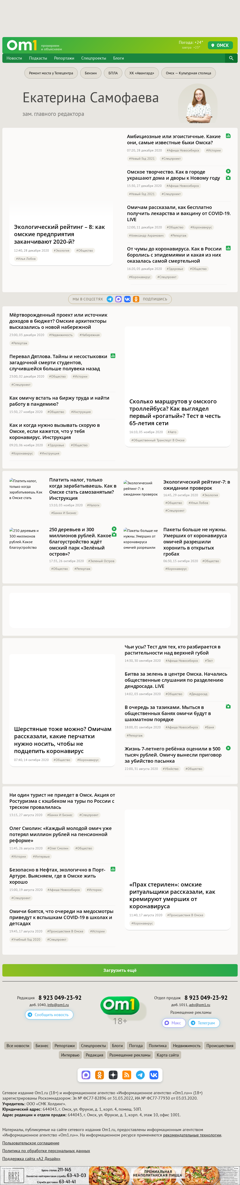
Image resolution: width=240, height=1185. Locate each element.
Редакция (94, 1055)
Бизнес (42, 1045)
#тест (209, 661)
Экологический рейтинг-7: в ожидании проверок (196, 485)
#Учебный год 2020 (25, 939)
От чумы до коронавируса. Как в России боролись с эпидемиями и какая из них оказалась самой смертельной (174, 255)
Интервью (70, 1055)
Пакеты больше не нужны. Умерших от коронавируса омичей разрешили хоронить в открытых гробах (195, 541)
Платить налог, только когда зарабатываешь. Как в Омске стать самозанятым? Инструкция (82, 489)
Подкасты (38, 58)
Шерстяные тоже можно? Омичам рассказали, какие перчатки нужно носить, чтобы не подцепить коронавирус (63, 739)
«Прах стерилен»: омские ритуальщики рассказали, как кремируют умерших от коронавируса (172, 895)
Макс (176, 1023)
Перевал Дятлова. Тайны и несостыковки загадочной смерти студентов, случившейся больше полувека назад (58, 362)
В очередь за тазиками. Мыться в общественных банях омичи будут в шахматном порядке (168, 713)
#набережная (90, 335)
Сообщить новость (51, 1014)
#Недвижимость (61, 335)
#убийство (171, 769)
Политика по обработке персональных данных (46, 1150)
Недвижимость (186, 1045)
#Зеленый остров (101, 561)
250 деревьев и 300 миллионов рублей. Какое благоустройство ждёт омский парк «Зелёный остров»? (80, 541)
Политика (158, 1045)
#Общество (84, 250)
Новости (14, 58)
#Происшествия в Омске (65, 931)
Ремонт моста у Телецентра (51, 73)
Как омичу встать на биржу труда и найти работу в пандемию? (59, 401)
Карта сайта (168, 1055)
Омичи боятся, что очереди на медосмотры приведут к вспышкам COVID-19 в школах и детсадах (61, 917)
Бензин (91, 73)
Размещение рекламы (129, 1055)
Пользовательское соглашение (30, 1143)
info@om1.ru (58, 1004)
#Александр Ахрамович (146, 235)
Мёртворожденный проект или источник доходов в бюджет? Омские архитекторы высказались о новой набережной (58, 321)
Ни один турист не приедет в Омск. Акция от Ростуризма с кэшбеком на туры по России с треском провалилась (62, 801)
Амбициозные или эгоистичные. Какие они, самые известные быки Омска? (174, 139)
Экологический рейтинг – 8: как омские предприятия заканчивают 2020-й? (59, 234)
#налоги (93, 505)
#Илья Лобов (26, 259)
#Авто (172, 432)
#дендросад (198, 694)
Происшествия (219, 1045)
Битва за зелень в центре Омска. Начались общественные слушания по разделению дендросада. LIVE (176, 680)
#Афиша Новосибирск (183, 150)
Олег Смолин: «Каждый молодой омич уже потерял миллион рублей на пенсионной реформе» (60, 834)
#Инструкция (81, 412)
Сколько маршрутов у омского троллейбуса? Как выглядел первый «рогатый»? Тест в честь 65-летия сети (175, 412)
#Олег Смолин (58, 848)
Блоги (118, 58)
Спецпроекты (93, 58)
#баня (209, 727)
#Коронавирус (201, 227)
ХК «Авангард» (141, 73)
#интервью (41, 856)
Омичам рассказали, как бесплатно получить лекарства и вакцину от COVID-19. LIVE (179, 213)
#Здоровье (175, 269)
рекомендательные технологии (192, 1135)
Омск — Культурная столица (188, 73)
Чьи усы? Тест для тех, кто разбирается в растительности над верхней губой (173, 650)
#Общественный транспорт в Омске (157, 440)
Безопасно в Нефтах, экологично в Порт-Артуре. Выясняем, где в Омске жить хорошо (57, 876)
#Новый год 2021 (142, 158)
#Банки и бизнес (63, 513)
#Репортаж (178, 235)
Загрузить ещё (120, 970)
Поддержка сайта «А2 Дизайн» (31, 1158)
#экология (61, 250)
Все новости (18, 1045)
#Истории (213, 150)
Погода (136, 1045)
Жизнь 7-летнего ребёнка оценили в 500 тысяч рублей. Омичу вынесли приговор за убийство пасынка (173, 755)
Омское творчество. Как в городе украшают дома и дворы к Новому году (173, 175)
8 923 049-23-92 (60, 997)
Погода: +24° (191, 44)
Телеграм (206, 1023)
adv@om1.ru (199, 1004)
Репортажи (64, 58)
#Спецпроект (171, 158)
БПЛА (113, 73)
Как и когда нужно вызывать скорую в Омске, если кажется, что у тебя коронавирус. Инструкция (54, 431)
